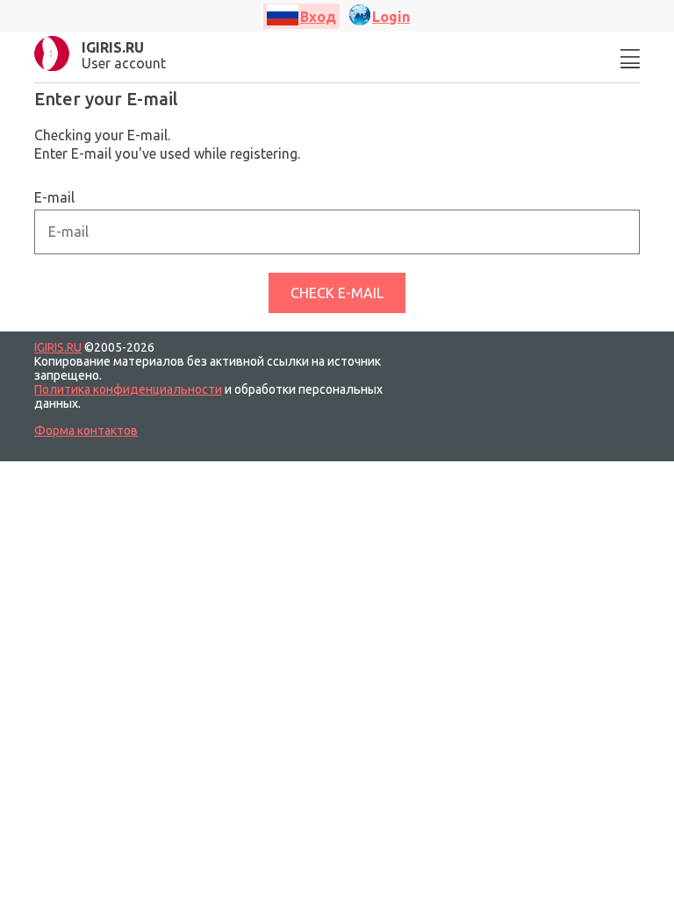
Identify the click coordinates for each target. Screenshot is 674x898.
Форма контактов (86, 431)
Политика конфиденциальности (128, 389)
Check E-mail (337, 293)
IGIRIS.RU (58, 347)
